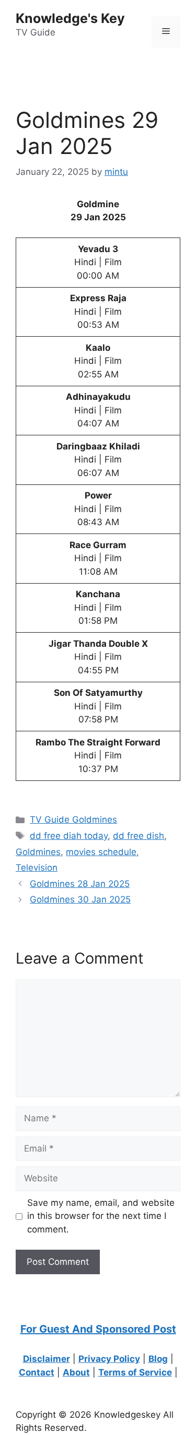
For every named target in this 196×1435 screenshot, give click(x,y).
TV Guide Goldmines (73, 819)
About (76, 1372)
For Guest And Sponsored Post (98, 1329)
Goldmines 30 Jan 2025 (80, 899)
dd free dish (138, 836)
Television (36, 867)
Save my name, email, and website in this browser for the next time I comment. (101, 1216)
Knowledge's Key (70, 18)
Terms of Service (135, 1372)
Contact (36, 1372)
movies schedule (101, 852)
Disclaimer (46, 1359)
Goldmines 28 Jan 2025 (80, 884)
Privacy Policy (109, 1359)
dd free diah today (69, 836)
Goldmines (38, 852)
